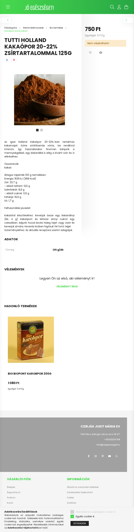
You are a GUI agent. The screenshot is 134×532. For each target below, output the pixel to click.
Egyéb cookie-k (85, 516)
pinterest (102, 456)
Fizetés (70, 497)
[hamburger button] (7, 7)
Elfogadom (79, 523)
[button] (90, 52)
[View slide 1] (37, 130)
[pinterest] (14, 60)
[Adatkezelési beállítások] (116, 456)
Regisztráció (13, 492)
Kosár (10, 503)
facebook (88, 456)
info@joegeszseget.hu (108, 444)
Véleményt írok (67, 286)
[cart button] (126, 7)
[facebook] (7, 60)
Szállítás (71, 503)
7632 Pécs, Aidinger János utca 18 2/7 (100, 434)
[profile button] (119, 7)
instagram (95, 456)
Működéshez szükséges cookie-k (95, 512)
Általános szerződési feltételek (83, 487)
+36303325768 (112, 439)
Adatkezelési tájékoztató (80, 492)
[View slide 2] (41, 130)
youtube (109, 456)
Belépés (11, 487)
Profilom (11, 497)
